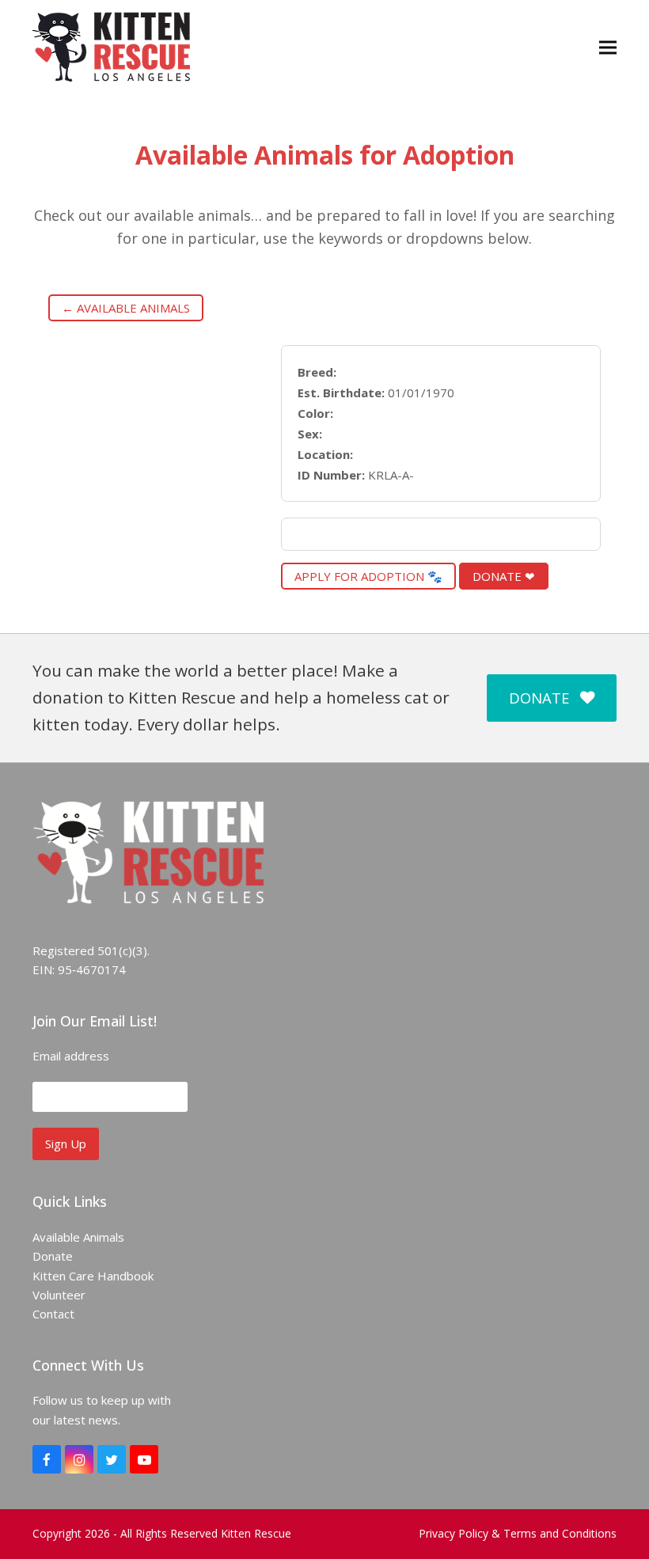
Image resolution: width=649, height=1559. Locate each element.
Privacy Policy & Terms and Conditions (518, 1533)
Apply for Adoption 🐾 (368, 576)
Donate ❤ (504, 576)
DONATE (539, 697)
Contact (53, 1314)
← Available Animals (126, 308)
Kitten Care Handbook (93, 1276)
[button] (608, 47)
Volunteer (58, 1295)
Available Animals (78, 1237)
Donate (52, 1256)
